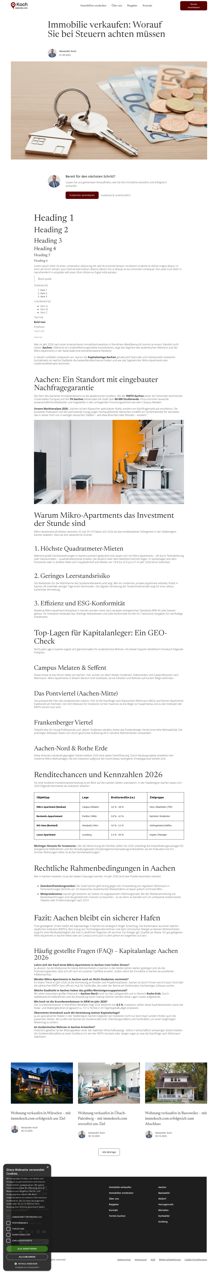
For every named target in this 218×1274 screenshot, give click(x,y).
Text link (38, 317)
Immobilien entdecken (121, 1192)
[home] (33, 5)
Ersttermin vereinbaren (82, 195)
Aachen (162, 1187)
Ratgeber (114, 1204)
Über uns (114, 1198)
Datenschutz (124, 1259)
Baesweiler (164, 1192)
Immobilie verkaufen (120, 1187)
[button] (27, 1263)
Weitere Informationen (16, 1210)
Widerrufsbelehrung (170, 1259)
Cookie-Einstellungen (196, 1259)
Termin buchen (117, 1215)
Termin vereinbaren (194, 6)
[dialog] (27, 1217)
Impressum (141, 1259)
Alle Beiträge (109, 1152)
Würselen (163, 1210)
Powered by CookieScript (27, 1267)
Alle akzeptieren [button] (27, 1248)
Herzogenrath (165, 1204)
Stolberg (163, 1221)
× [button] (47, 1167)
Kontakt (113, 1210)
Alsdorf (162, 1198)
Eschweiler (164, 1215)
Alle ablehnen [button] (27, 1256)
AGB (153, 1259)
